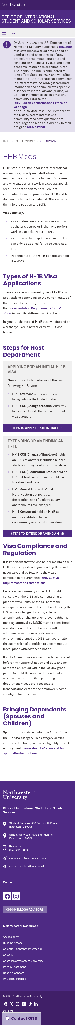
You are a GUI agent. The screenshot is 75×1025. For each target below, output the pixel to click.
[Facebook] (6, 1003)
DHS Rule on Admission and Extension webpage (40, 105)
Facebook (7, 896)
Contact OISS (24, 1018)
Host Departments (26, 141)
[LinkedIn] (36, 1003)
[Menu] (4, 32)
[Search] (13, 32)
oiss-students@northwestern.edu (27, 858)
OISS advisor (36, 127)
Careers (8, 955)
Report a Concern (13, 973)
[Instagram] (17, 1003)
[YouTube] (24, 1003)
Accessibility (11, 937)
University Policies (14, 979)
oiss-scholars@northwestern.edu (27, 866)
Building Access (12, 943)
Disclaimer (8, 1011)
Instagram (16, 896)
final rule (65, 46)
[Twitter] (11, 1003)
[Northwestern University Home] (14, 5)
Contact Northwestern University (23, 961)
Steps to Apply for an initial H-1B (38, 428)
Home (6, 141)
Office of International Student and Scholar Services (36, 19)
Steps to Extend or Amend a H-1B (37, 533)
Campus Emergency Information (22, 949)
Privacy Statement (14, 967)
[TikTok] (30, 1003)
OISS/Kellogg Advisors (25, 909)
